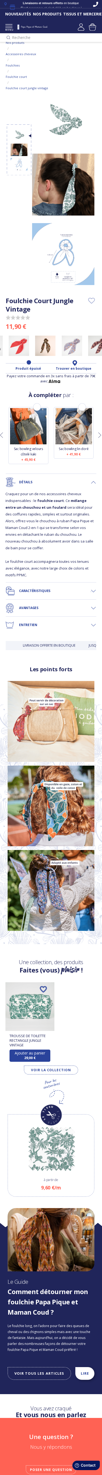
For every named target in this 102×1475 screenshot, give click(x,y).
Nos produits (15, 43)
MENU (9, 29)
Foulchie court (16, 77)
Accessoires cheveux (21, 54)
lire (85, 1373)
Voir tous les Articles (39, 1373)
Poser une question (51, 1469)
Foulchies (13, 65)
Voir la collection (51, 1070)
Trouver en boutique (73, 368)
